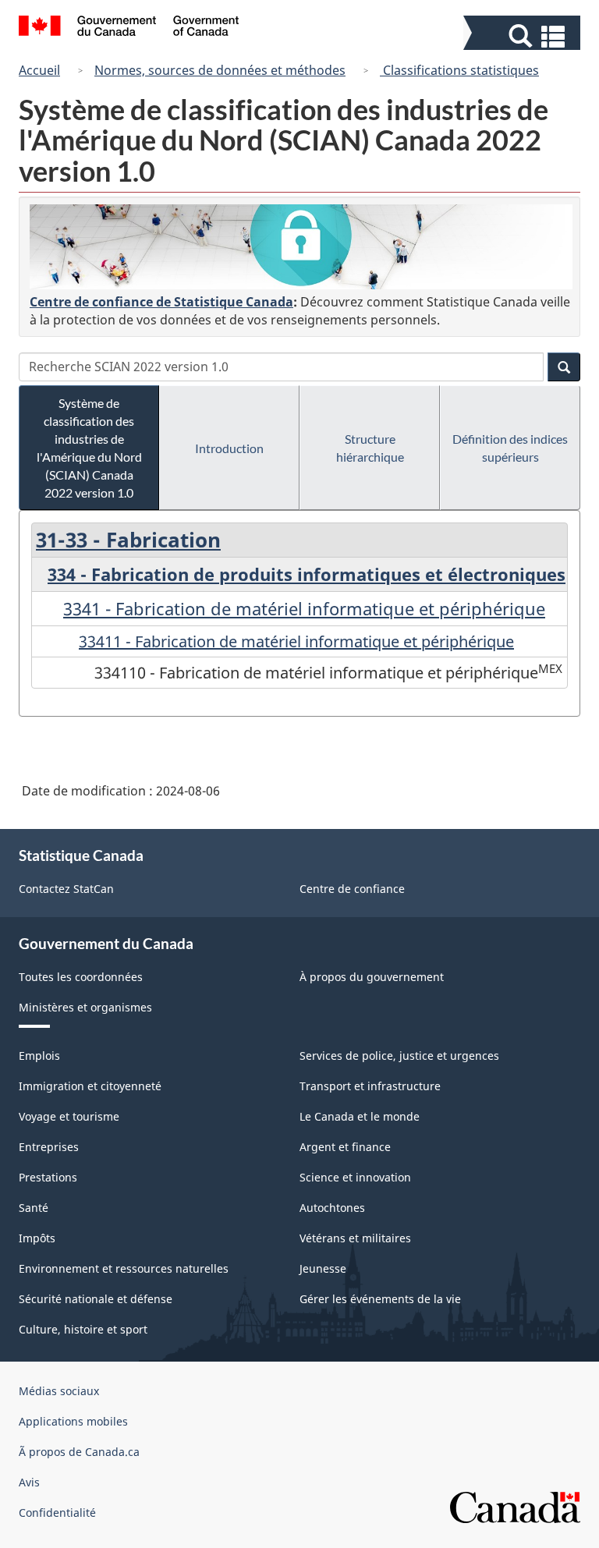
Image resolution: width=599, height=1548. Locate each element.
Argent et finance (345, 1146)
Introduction (229, 448)
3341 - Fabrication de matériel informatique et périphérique (304, 608)
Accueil (39, 70)
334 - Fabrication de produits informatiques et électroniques (306, 574)
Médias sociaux (59, 1390)
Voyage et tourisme (69, 1116)
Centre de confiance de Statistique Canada (161, 301)
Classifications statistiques (459, 70)
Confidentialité (57, 1512)
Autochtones (332, 1207)
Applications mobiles (73, 1421)
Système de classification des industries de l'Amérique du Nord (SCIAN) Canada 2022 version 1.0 (89, 447)
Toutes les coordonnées (81, 976)
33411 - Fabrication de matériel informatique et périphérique (296, 641)
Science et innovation (355, 1177)
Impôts (37, 1238)
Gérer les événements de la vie (380, 1298)
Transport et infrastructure (370, 1086)
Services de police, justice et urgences (399, 1055)
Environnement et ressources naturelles (124, 1268)
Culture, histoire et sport (83, 1329)
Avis (29, 1482)
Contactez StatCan (66, 888)
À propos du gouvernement (372, 976)
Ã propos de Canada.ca (79, 1451)
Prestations (48, 1177)
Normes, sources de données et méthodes (220, 70)
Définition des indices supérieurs (510, 447)
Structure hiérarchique (370, 447)
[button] (523, 36)
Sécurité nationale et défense (95, 1298)
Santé (33, 1207)
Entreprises (49, 1146)
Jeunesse (323, 1268)
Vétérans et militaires (355, 1238)
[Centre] (301, 246)
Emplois (39, 1055)
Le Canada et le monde (360, 1116)
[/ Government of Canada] (129, 28)
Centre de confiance (352, 888)
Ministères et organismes (85, 1007)
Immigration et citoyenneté (90, 1086)
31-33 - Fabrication (128, 540)
